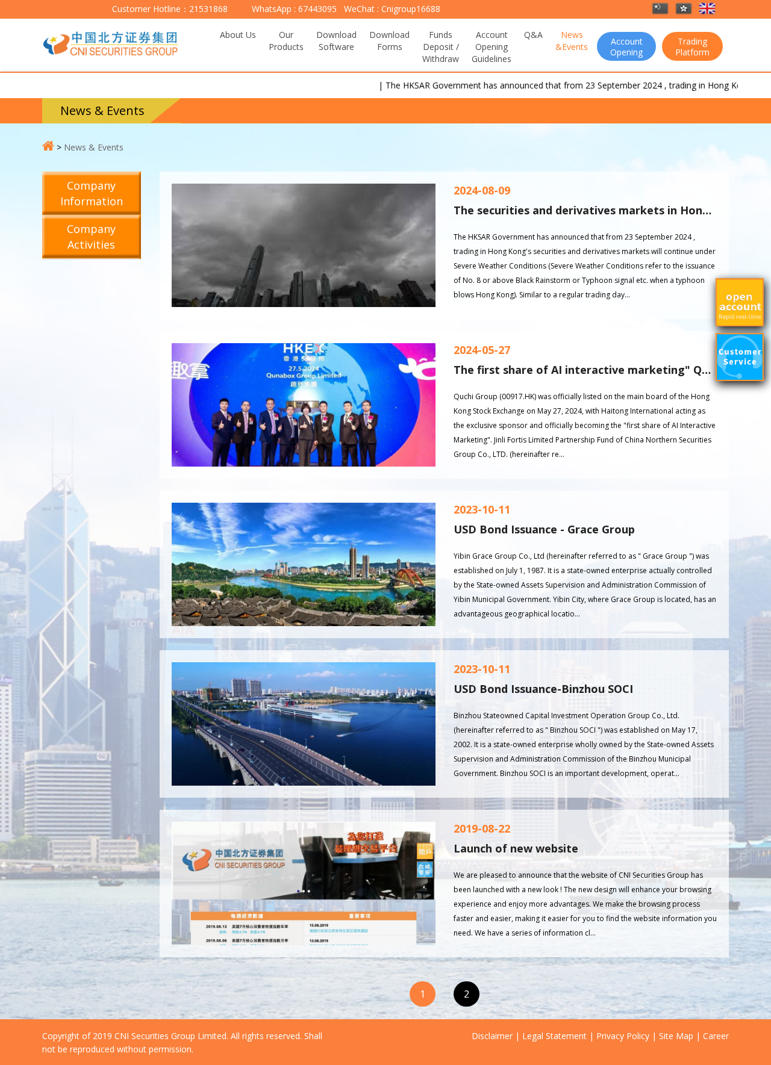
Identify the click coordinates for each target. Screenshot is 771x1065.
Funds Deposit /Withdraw (440, 46)
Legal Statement (554, 1036)
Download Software (336, 40)
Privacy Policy (622, 1036)
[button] (661, 9)
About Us (238, 34)
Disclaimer (492, 1036)
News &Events (571, 40)
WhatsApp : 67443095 (294, 8)
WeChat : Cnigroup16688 (391, 8)
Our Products (286, 40)
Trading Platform (692, 47)
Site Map (676, 1036)
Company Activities (91, 237)
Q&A (533, 34)
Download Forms (389, 40)
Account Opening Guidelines (491, 46)
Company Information (91, 193)
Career (716, 1036)
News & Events (93, 147)
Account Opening (626, 47)
